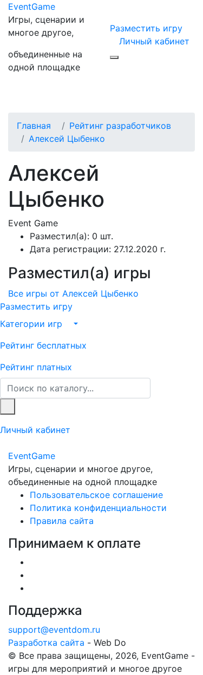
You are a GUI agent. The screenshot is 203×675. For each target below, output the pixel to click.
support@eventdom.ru (54, 629)
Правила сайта (62, 520)
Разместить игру (146, 28)
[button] (101, 324)
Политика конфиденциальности (98, 507)
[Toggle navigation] (32, 97)
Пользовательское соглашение (96, 494)
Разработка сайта (46, 642)
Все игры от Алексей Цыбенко (73, 293)
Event (31, 6)
